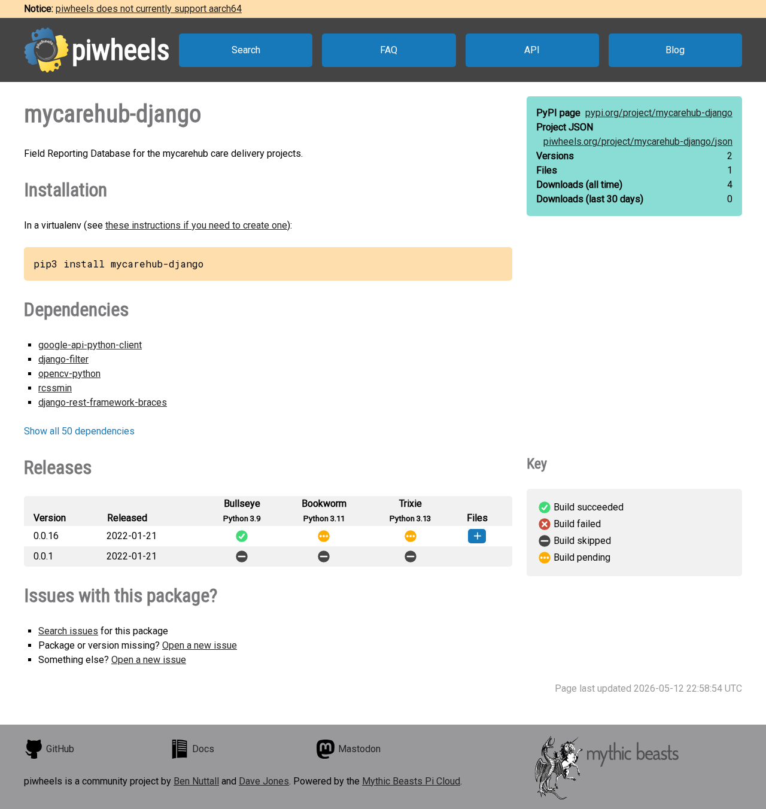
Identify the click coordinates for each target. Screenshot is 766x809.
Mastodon (359, 749)
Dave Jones (264, 781)
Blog (675, 50)
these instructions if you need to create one (196, 225)
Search (246, 50)
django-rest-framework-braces (102, 402)
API (532, 50)
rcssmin (55, 388)
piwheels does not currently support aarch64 (149, 8)
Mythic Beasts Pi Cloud (411, 781)
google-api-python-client (90, 345)
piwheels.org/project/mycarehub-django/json (637, 141)
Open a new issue (199, 645)
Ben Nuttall (196, 781)
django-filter (63, 359)
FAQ (388, 50)
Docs (203, 749)
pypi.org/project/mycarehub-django (658, 112)
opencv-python (69, 373)
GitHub (60, 749)
